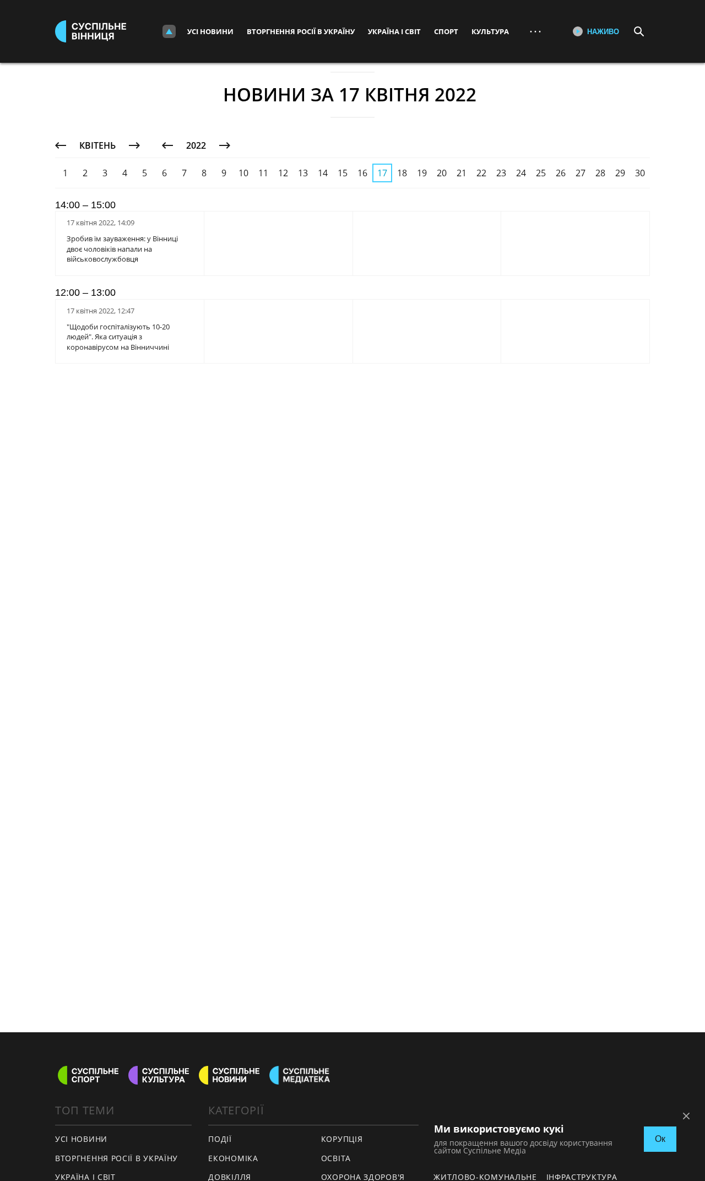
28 (600, 173)
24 (521, 173)
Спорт (446, 31)
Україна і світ (394, 31)
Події (220, 1139)
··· (535, 31)
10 (243, 173)
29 (620, 173)
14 (323, 173)
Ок (660, 1139)
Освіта (336, 1158)
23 (501, 173)
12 (283, 173)
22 (481, 173)
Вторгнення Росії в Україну (301, 31)
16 (362, 173)
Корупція (342, 1139)
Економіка (233, 1158)
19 (422, 173)
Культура (490, 31)
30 (640, 173)
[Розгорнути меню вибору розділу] (169, 31)
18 (402, 173)
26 (561, 173)
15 (343, 173)
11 (263, 173)
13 (303, 173)
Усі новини (210, 31)
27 (580, 173)
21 (462, 173)
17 (382, 173)
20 (442, 173)
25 (541, 173)
